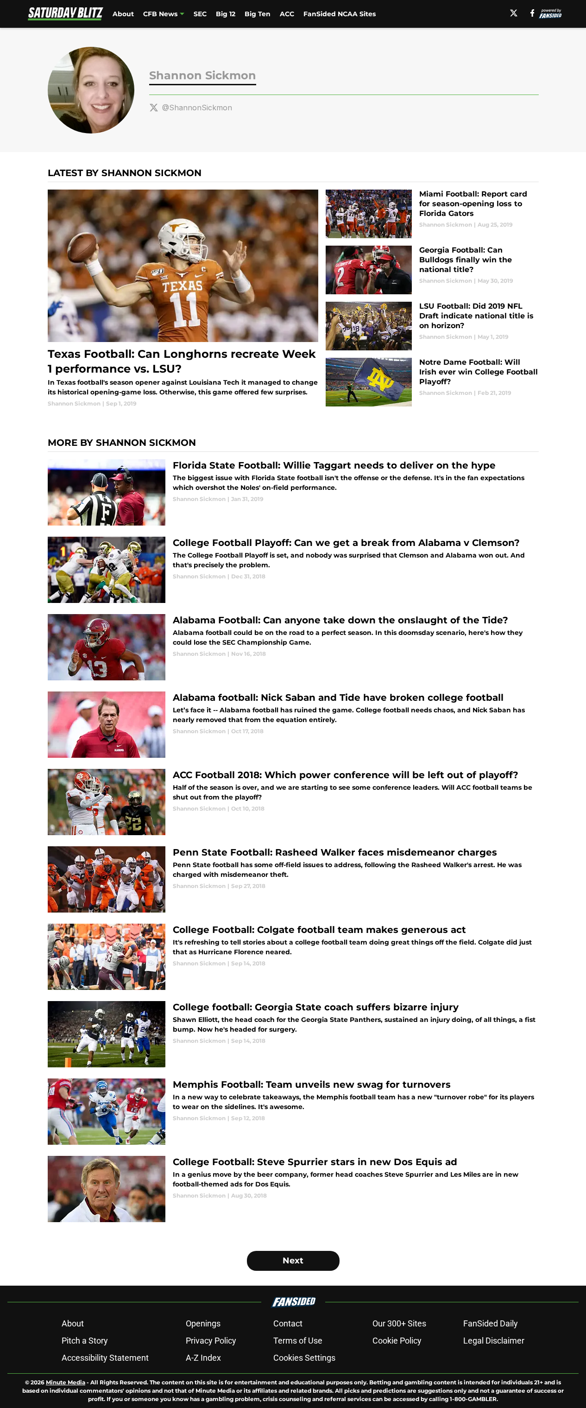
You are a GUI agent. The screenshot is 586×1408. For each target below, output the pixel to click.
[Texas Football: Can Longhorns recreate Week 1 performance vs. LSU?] (183, 299)
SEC (200, 14)
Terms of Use (297, 1340)
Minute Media (65, 1382)
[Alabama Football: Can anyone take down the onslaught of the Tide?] (293, 647)
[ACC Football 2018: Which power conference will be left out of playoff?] (293, 802)
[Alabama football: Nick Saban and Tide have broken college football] (293, 724)
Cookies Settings (304, 1358)
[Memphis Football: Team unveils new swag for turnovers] (293, 1111)
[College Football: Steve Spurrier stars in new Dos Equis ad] (293, 1189)
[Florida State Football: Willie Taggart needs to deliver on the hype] (293, 492)
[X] (513, 13)
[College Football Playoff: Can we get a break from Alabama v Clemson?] (293, 570)
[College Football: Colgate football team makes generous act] (293, 957)
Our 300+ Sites (399, 1323)
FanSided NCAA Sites (339, 14)
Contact (287, 1323)
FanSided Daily (490, 1323)
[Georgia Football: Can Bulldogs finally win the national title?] (432, 270)
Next (293, 1261)
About (123, 14)
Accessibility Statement (105, 1358)
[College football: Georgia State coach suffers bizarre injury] (293, 1034)
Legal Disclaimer (493, 1340)
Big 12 (225, 14)
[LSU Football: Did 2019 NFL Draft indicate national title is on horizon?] (432, 326)
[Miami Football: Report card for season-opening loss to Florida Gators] (432, 214)
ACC (287, 14)
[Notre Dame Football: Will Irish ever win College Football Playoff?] (432, 382)
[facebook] (532, 13)
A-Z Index (203, 1358)
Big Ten (258, 14)
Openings (203, 1323)
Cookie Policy (397, 1340)
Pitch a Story (85, 1340)
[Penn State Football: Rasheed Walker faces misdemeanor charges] (293, 879)
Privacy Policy (211, 1340)
